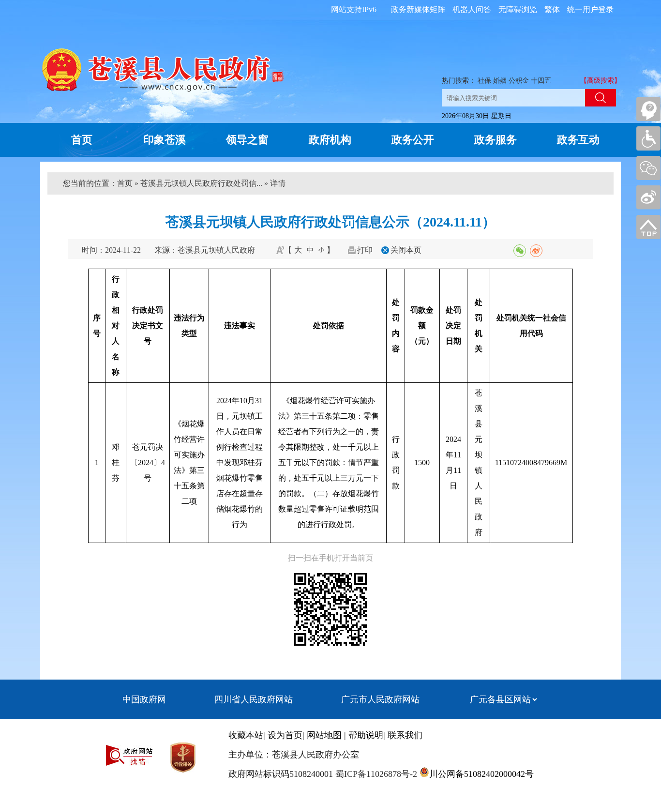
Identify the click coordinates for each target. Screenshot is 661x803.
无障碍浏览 (517, 9)
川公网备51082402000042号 (481, 774)
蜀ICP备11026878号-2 (375, 774)
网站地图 (324, 735)
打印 (365, 250)
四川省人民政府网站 (253, 699)
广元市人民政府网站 (380, 699)
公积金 (519, 80)
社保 (484, 80)
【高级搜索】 (600, 80)
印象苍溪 (164, 140)
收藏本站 (245, 735)
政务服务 (495, 140)
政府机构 (330, 140)
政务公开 (412, 140)
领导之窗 (247, 140)
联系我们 (405, 735)
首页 (81, 140)
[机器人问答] (648, 109)
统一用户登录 (590, 9)
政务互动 (578, 140)
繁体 (552, 9)
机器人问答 (471, 9)
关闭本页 (406, 250)
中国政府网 (144, 699)
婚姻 (500, 80)
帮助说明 (365, 735)
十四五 (541, 80)
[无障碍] (648, 138)
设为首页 (285, 735)
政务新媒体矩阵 (418, 9)
